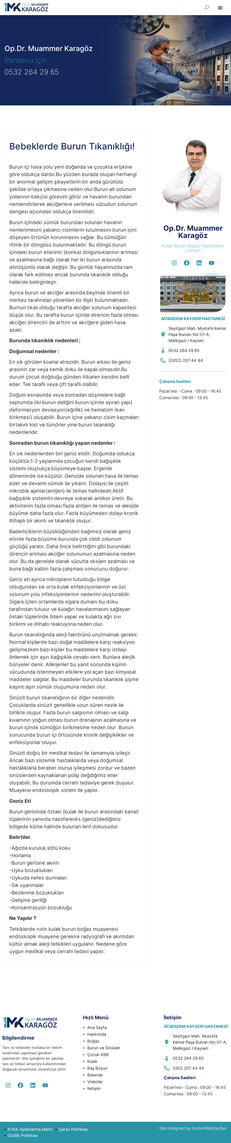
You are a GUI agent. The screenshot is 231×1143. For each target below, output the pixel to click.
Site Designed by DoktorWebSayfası (192, 1128)
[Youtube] (211, 262)
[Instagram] (174, 262)
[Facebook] (186, 262)
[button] (220, 7)
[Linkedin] (199, 262)
